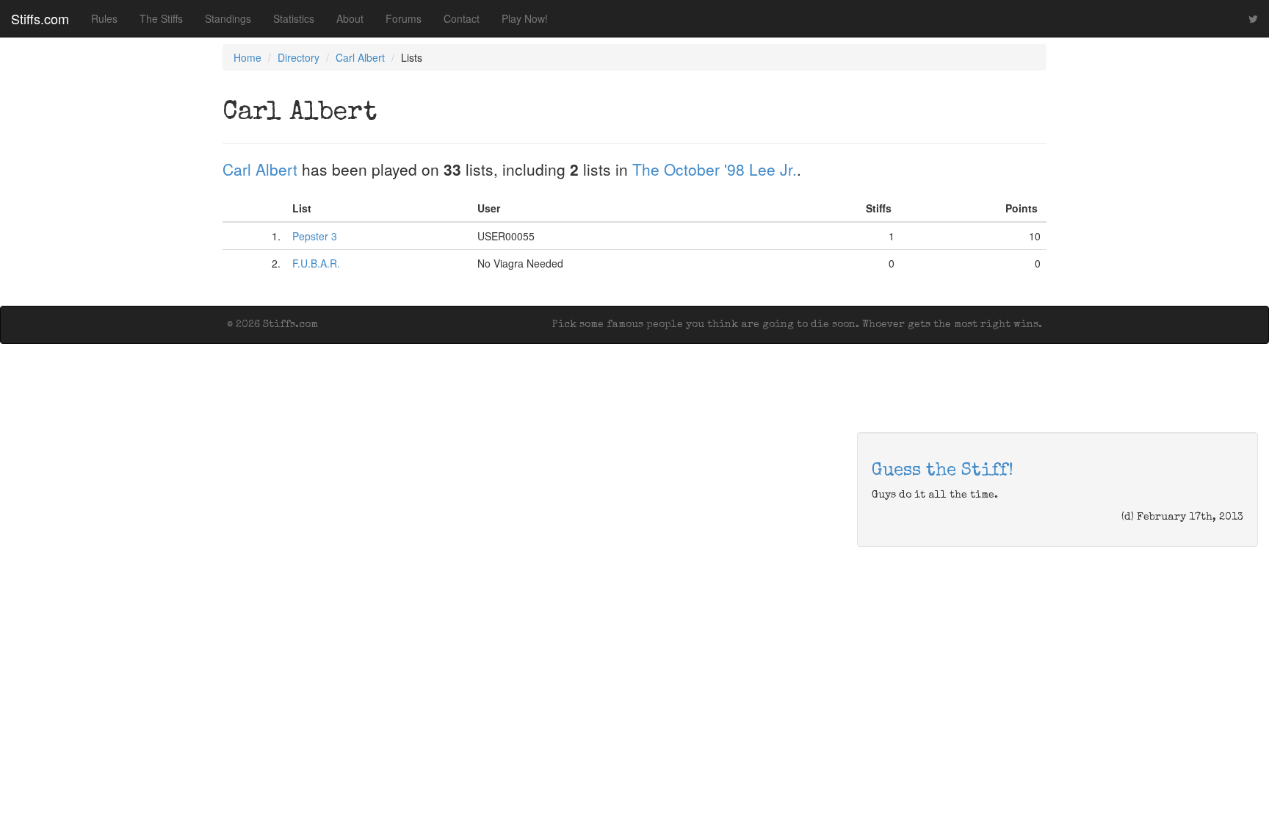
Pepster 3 (314, 236)
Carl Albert (360, 57)
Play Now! (525, 18)
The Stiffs (161, 18)
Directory (298, 57)
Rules (104, 18)
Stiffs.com (40, 18)
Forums (404, 18)
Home (247, 57)
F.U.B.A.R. (316, 263)
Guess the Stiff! (942, 471)
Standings (228, 18)
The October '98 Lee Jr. (714, 169)
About (350, 18)
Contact (462, 18)
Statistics (293, 18)
